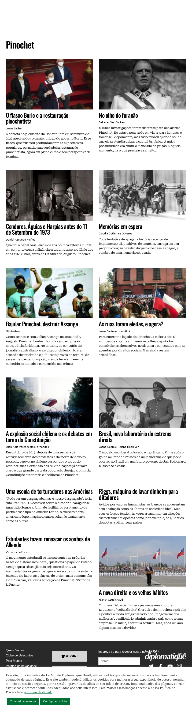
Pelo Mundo (14, 661)
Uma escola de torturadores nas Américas (49, 491)
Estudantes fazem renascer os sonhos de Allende (48, 541)
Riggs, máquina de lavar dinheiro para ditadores (138, 494)
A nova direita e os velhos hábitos (133, 592)
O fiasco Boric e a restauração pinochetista (37, 118)
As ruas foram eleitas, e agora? (131, 323)
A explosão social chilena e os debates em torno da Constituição (49, 436)
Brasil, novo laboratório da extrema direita (135, 436)
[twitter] (151, 666)
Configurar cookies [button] (55, 701)
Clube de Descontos (19, 655)
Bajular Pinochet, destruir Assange (42, 323)
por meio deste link (38, 692)
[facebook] (160, 666)
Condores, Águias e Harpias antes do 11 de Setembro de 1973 (46, 229)
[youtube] (170, 666)
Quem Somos (15, 650)
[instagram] (179, 666)
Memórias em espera (120, 226)
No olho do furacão (118, 115)
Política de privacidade (21, 666)
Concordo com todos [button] (23, 701)
